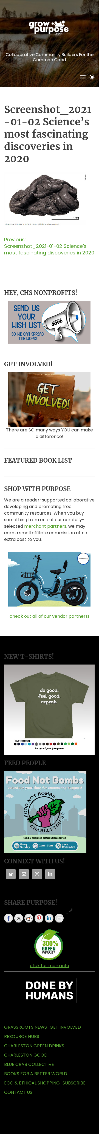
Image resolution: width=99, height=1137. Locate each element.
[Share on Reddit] (28, 918)
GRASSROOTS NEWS (25, 1027)
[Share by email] (59, 918)
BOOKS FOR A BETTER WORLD (35, 1074)
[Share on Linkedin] (49, 918)
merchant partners (45, 526)
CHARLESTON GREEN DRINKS (34, 1046)
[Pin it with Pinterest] (39, 918)
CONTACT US (18, 1092)
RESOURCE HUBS (21, 1036)
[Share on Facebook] (8, 918)
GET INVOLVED (65, 1027)
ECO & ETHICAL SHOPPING (32, 1083)
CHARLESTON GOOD (25, 1055)
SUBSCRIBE (74, 1083)
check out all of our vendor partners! (49, 616)
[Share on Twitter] (18, 918)
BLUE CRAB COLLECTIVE (29, 1064)
